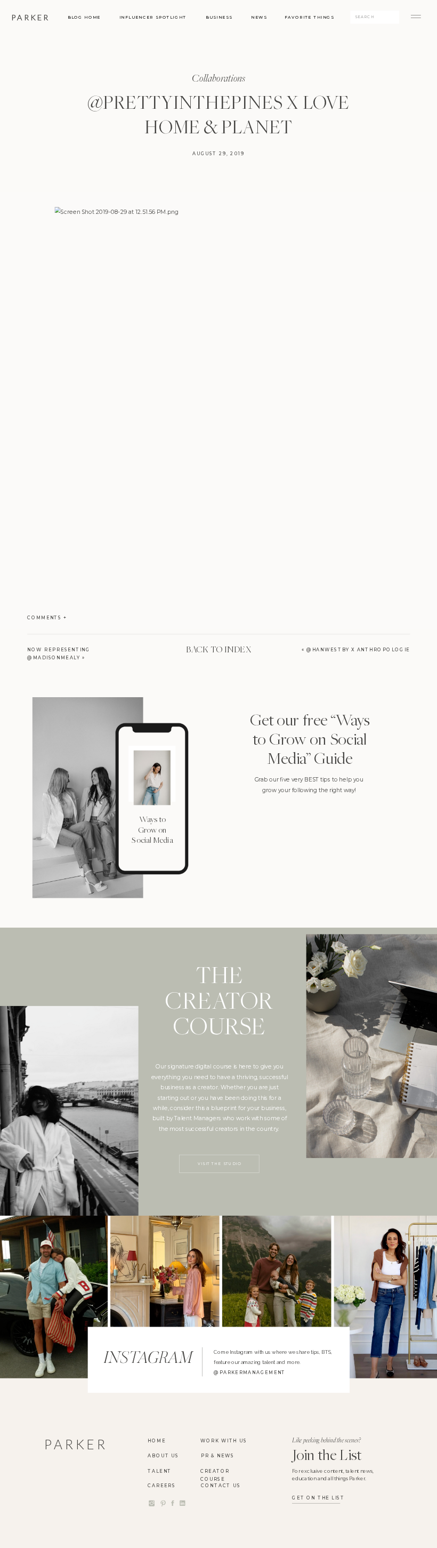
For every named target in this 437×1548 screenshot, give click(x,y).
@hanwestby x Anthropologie (358, 649)
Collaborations (218, 77)
